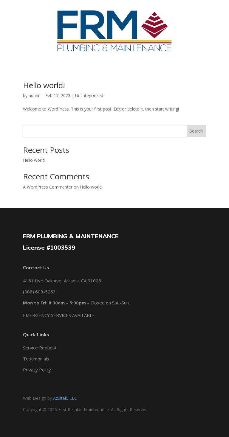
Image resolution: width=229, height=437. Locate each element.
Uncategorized (89, 95)
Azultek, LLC (65, 398)
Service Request (40, 348)
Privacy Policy (37, 370)
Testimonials (36, 359)
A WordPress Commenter (47, 187)
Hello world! (44, 85)
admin (35, 95)
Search (196, 131)
